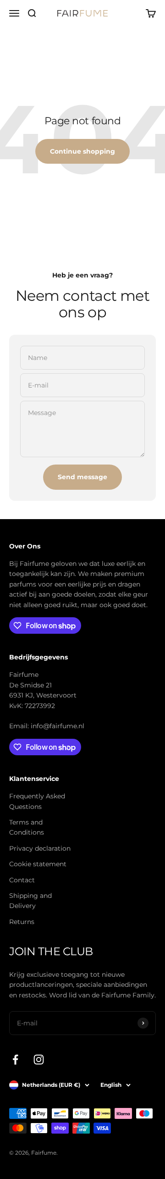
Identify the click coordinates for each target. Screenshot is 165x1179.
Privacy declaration (40, 848)
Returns (21, 922)
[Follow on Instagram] (39, 1059)
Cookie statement (37, 864)
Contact (22, 880)
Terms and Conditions (26, 827)
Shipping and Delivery (30, 900)
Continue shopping (82, 151)
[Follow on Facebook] (15, 1059)
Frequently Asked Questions (37, 801)
